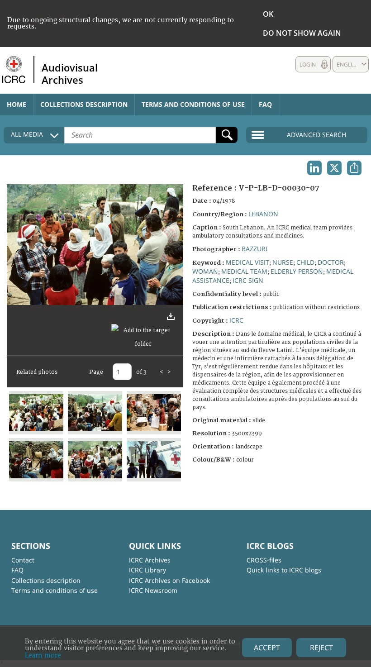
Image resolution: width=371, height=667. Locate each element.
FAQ (265, 104)
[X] (334, 168)
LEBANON (263, 214)
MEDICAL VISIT (247, 262)
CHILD (305, 262)
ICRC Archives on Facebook (169, 580)
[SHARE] (354, 168)
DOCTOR (331, 262)
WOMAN (205, 271)
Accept (267, 648)
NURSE (282, 262)
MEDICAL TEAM (244, 271)
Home (16, 104)
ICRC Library (147, 570)
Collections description (84, 104)
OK (268, 14)
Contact (22, 560)
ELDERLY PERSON (297, 271)
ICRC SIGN (248, 280)
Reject (321, 648)
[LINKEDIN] (314, 168)
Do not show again (302, 33)
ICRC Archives (150, 560)
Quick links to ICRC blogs (284, 570)
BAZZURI (254, 248)
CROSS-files (264, 560)
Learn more (43, 655)
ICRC (236, 320)
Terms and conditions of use (193, 104)
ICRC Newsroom (153, 590)
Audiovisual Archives (70, 73)
